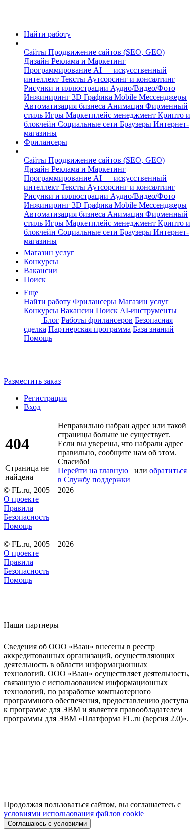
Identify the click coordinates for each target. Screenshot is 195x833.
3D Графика (93, 97)
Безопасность (27, 517)
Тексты (74, 79)
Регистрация (45, 398)
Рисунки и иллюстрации (67, 88)
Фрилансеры (46, 142)
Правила (19, 508)
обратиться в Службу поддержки (122, 475)
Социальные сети (89, 124)
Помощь (38, 338)
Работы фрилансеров (97, 320)
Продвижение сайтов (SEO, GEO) (106, 52)
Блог (52, 320)
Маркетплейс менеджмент (112, 115)
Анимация (127, 106)
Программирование (59, 70)
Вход (32, 407)
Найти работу (47, 34)
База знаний (153, 329)
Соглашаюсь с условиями (47, 823)
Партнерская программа (89, 329)
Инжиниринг (48, 97)
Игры (55, 115)
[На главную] (13, 17)
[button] (27, 43)
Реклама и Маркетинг (89, 61)
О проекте (21, 499)
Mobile (126, 97)
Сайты (36, 52)
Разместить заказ (32, 381)
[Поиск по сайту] (32, 364)
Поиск (35, 279)
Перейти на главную (93, 470)
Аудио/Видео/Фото (143, 88)
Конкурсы (41, 261)
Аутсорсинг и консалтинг (132, 79)
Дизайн (38, 61)
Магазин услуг (50, 252)
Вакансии (41, 270)
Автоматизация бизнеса (66, 106)
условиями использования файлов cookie (74, 813)
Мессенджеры (163, 97)
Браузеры (137, 124)
